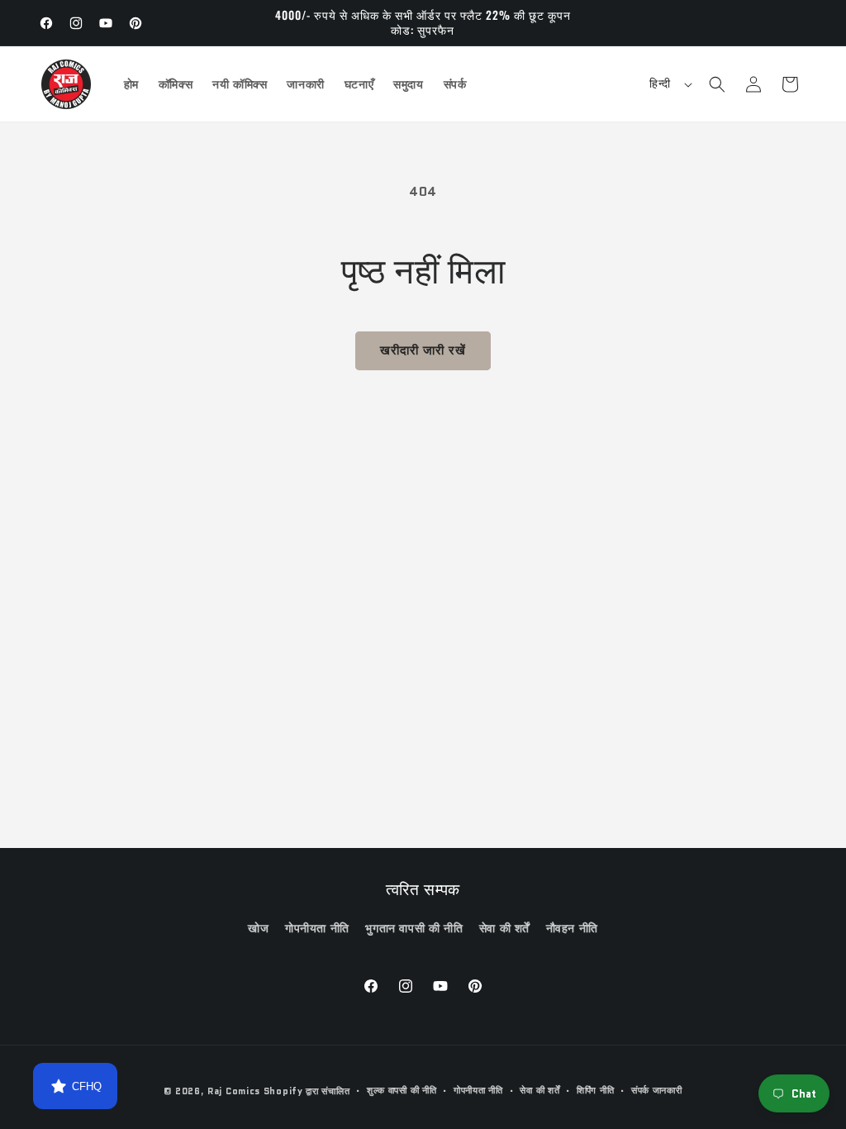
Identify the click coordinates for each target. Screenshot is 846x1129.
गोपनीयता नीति (317, 928)
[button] (717, 84)
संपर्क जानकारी (656, 1090)
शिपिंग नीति (595, 1090)
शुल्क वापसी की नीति (401, 1090)
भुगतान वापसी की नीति (414, 928)
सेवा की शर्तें (504, 928)
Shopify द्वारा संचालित (307, 1091)
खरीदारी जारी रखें (423, 350)
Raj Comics (233, 1091)
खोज (258, 928)
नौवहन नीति (572, 928)
